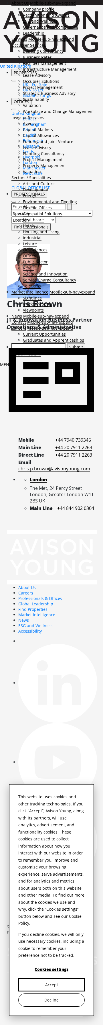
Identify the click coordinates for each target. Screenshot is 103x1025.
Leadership (33, 33)
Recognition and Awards (46, 15)
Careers (18, 328)
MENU (6, 364)
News (16, 316)
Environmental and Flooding (50, 201)
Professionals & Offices (40, 598)
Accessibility (30, 631)
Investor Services (27, 117)
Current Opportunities (44, 334)
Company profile (38, 9)
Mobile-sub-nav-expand (53, 3)
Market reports (37, 304)
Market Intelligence (29, 292)
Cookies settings (51, 969)
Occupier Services (28, 45)
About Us (20, 3)
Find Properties (32, 609)
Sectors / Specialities (31, 177)
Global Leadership (35, 604)
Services (19, 39)
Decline (51, 1000)
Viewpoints (33, 310)
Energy (29, 195)
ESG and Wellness (40, 21)
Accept (51, 984)
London (38, 479)
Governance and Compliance (50, 27)
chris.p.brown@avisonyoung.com (54, 468)
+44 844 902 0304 (75, 508)
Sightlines (32, 298)
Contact (18, 322)
